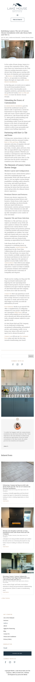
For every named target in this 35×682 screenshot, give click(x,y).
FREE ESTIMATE (17, 20)
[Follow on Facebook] (13, 364)
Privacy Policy (7, 639)
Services (6, 620)
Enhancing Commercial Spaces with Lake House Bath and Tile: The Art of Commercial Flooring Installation (16, 486)
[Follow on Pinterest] (22, 364)
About (5, 626)
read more (6, 501)
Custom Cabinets (11, 581)
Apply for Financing (9, 628)
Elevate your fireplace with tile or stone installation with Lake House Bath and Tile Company (16, 532)
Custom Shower (25, 37)
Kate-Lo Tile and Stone (11, 142)
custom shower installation (14, 106)
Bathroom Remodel (15, 37)
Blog (5, 631)
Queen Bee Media (22, 674)
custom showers (20, 247)
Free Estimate (8, 307)
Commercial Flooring (12, 489)
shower (10, 76)
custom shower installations (16, 81)
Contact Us (7, 294)
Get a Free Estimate (9, 618)
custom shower (9, 263)
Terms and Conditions (10, 636)
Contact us (7, 336)
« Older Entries (5, 598)
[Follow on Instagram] (17, 364)
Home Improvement (22, 489)
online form (18, 312)
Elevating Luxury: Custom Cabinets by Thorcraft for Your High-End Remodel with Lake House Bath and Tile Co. (16, 577)
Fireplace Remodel (12, 535)
